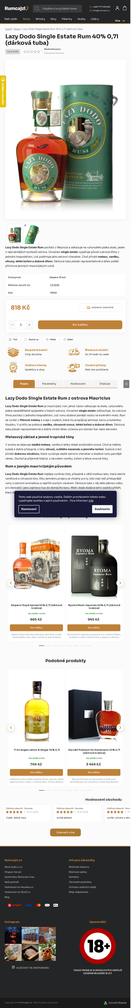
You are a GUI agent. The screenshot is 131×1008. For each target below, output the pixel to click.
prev (11, 583)
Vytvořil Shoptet (117, 1002)
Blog (7, 897)
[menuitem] (11, 19)
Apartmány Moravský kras (19, 876)
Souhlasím (102, 509)
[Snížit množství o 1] (12, 325)
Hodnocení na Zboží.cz (17, 891)
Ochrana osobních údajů (82, 887)
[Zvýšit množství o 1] (29, 325)
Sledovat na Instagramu (32, 967)
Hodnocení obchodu (103, 800)
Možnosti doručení (102, 307)
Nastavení (29, 509)
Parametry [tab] (49, 383)
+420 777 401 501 (101, 7)
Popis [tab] (24, 383)
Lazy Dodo (12, 51)
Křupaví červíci (13, 871)
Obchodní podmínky (80, 881)
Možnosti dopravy (79, 866)
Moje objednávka (78, 891)
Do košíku (80, 325)
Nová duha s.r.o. (14, 866)
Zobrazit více (65, 832)
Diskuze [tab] (105, 383)
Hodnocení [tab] (77, 383)
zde (91, 500)
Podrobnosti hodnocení (54, 53)
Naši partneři (12, 881)
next (120, 583)
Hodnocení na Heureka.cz (19, 887)
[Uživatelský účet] (117, 8)
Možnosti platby (78, 871)
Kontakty (74, 876)
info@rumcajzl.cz (101, 10)
